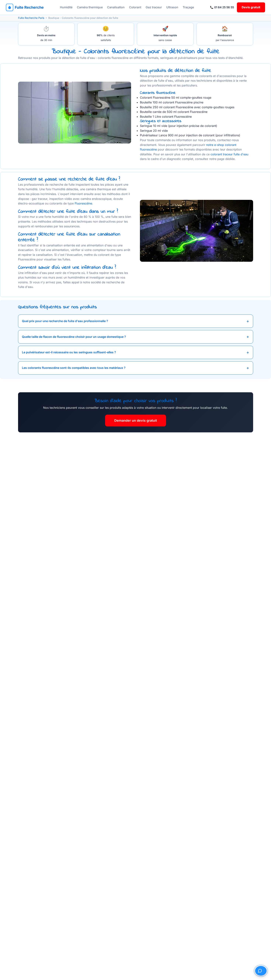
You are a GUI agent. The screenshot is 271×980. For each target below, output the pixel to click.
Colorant (135, 7)
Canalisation (116, 7)
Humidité (66, 7)
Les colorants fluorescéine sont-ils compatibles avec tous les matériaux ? (74, 368)
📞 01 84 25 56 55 (222, 7)
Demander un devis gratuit (135, 420)
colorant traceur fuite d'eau (229, 154)
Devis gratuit (251, 7)
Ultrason (172, 7)
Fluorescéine (83, 203)
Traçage (188, 7)
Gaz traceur (154, 7)
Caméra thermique (90, 7)
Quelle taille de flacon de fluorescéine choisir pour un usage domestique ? (74, 337)
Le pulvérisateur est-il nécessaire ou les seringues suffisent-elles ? (69, 352)
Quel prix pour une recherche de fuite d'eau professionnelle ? (65, 321)
